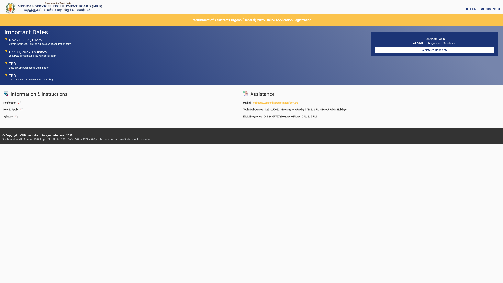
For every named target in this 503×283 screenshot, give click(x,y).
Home (474, 9)
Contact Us (493, 9)
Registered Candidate (434, 49)
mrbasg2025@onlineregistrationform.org (275, 102)
